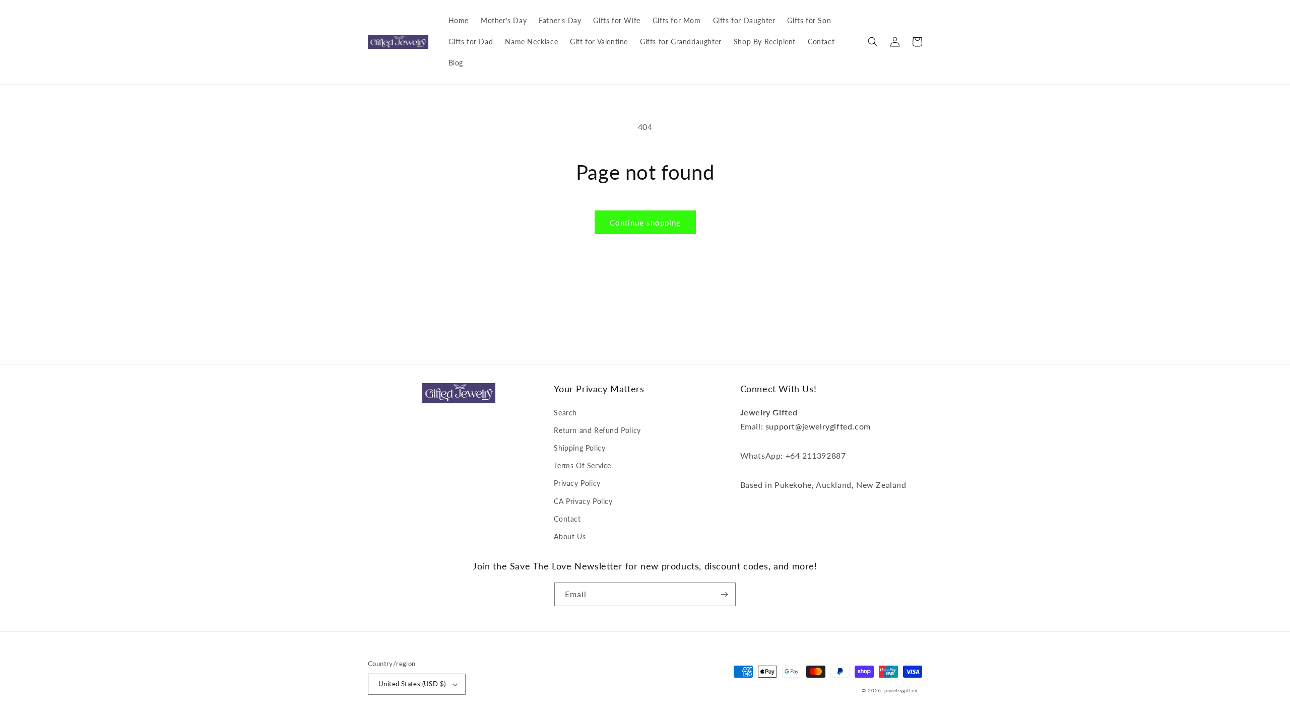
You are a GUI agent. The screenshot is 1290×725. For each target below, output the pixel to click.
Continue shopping (645, 222)
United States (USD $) (411, 684)
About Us (570, 536)
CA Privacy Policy (583, 501)
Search (565, 412)
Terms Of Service (582, 465)
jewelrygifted (901, 690)
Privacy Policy (577, 483)
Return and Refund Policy (597, 430)
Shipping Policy (579, 448)
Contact (567, 519)
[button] (873, 42)
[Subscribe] (724, 594)
